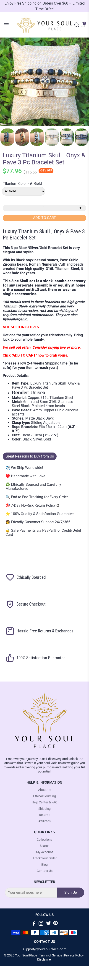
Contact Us (44, 871)
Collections (44, 839)
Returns (44, 815)
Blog (44, 864)
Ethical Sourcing (44, 796)
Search (45, 846)
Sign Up (70, 892)
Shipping (44, 808)
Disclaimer (44, 959)
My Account (44, 852)
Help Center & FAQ (45, 802)
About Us (44, 790)
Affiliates (44, 821)
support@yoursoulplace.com (44, 949)
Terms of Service (50, 955)
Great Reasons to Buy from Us (29, 456)
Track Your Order (45, 858)
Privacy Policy (74, 955)
